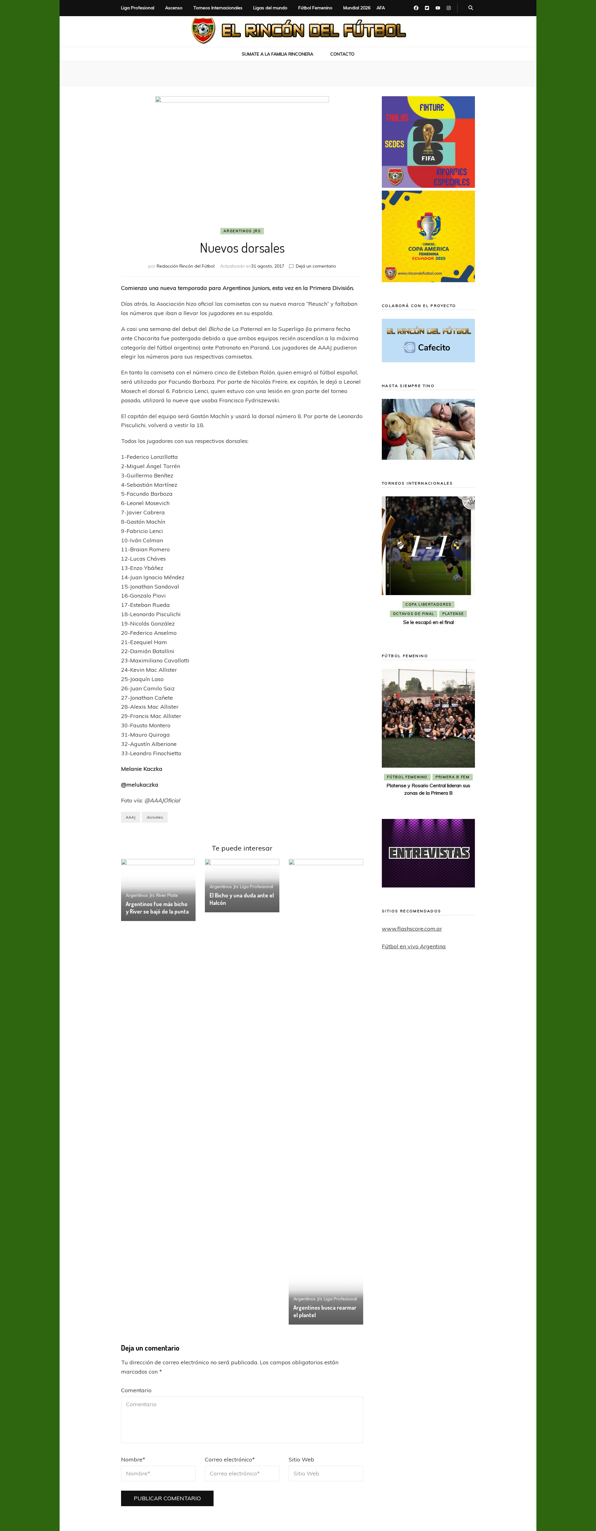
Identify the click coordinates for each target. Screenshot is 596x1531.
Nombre (133, 1459)
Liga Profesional (137, 8)
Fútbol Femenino (315, 8)
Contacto (342, 54)
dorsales (155, 817)
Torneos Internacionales (217, 8)
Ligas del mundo (270, 8)
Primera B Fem (452, 777)
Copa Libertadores (428, 604)
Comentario (136, 1390)
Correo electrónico (230, 1459)
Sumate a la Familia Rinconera (277, 54)
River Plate (167, 895)
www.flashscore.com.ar (412, 928)
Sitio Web (301, 1459)
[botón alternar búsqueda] (470, 8)
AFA (381, 8)
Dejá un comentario (316, 266)
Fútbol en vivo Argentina (414, 946)
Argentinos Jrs (242, 231)
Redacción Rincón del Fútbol (185, 266)
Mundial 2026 (356, 8)
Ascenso (174, 8)
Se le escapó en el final (428, 622)
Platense (453, 614)
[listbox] (428, 565)
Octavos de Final (413, 614)
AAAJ (130, 817)
